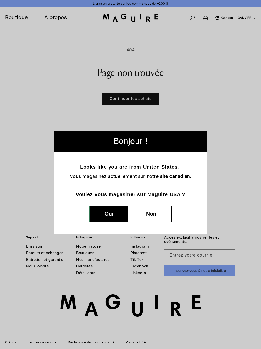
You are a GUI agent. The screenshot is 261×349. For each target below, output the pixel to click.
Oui (109, 214)
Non (151, 214)
